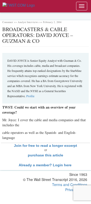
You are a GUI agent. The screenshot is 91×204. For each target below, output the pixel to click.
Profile (30, 96)
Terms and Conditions (69, 184)
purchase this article (45, 155)
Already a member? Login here (46, 165)
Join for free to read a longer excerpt (45, 146)
